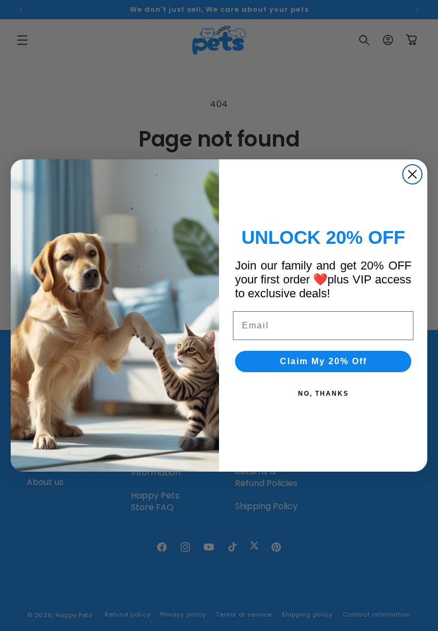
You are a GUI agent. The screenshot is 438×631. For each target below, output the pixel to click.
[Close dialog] (412, 174)
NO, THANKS (323, 393)
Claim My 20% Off (323, 361)
